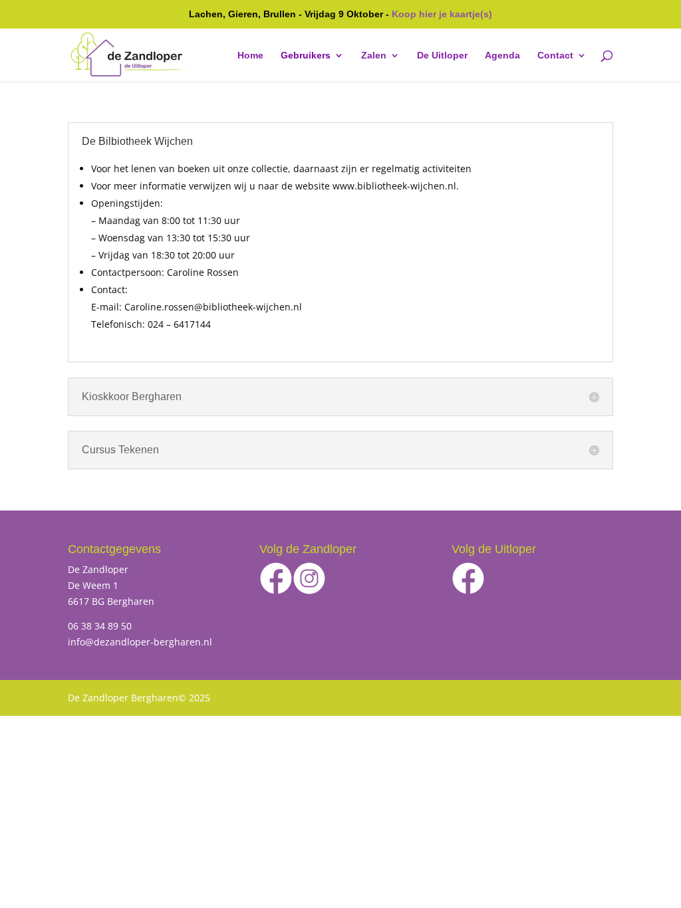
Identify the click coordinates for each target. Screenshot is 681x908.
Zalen (373, 55)
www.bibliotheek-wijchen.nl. (396, 185)
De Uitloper (442, 55)
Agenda (502, 55)
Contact (555, 55)
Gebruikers (306, 55)
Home (250, 55)
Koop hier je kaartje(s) (442, 14)
